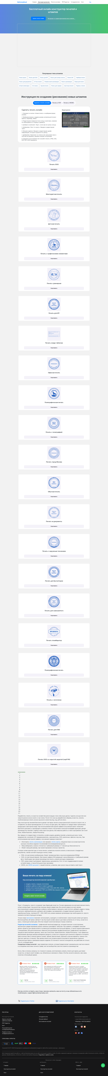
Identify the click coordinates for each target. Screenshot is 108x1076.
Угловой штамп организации (51, 81)
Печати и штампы (55, 2)
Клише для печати (79, 81)
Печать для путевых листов (57, 77)
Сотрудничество (75, 2)
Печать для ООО (33, 77)
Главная (34, 2)
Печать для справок (56, 85)
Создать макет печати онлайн (34, 896)
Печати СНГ (70, 77)
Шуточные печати (68, 85)
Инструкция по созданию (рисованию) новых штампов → (61, 18)
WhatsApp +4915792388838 (82, 1021)
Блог (82, 2)
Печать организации (66, 81)
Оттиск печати (38, 81)
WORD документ (33, 865)
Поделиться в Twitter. (27, 1001)
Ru (90, 2)
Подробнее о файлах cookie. (46, 1055)
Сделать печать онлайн (38, 18)
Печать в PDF (56, 103)
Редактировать (54, 169)
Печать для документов (25, 81)
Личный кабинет (43, 1019)
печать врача (56, 842)
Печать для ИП (44, 77)
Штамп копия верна (24, 85)
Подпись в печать (80, 85)
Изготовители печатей (45, 1021)
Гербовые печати (80, 77)
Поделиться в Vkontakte (66, 1001)
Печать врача (22, 77)
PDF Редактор (65, 2)
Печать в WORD (69, 103)
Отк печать (35, 85)
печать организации (35, 842)
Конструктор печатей (9, 1069)
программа (30, 918)
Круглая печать (44, 85)
